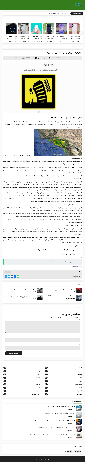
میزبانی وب (64, 394)
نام (79, 337)
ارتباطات (63, 368)
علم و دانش (40, 58)
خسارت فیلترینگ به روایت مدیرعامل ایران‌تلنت (61, 262)
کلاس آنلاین (69, 451)
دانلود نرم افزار (78, 451)
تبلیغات (22, 374)
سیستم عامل (22, 381)
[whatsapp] (18, 276)
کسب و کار (63, 391)
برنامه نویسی (64, 374)
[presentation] (80, 33)
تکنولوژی (63, 378)
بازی (22, 371)
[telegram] (9, 276)
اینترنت (63, 371)
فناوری (63, 388)
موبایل (22, 391)
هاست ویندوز (42, 459)
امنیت (22, 368)
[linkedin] (12, 276)
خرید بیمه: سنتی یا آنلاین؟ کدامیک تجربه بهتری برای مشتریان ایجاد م (52, 13)
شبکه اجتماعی (63, 384)
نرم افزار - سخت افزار (22, 394)
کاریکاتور (22, 388)
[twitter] (6, 276)
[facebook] (15, 276)
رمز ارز (63, 381)
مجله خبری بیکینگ (77, 266)
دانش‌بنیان (22, 378)
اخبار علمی (8, 272)
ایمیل (78, 344)
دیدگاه (78, 319)
